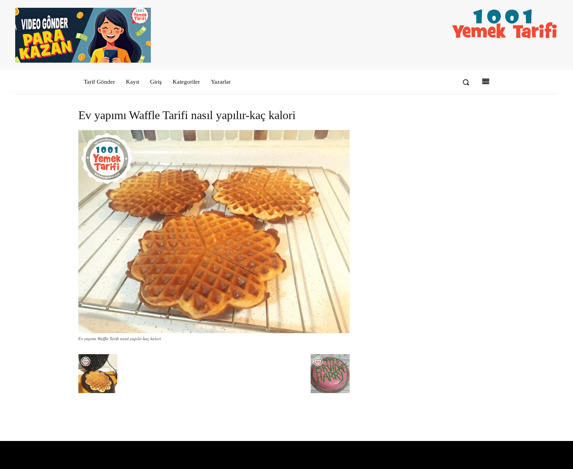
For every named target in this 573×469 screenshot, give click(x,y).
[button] (466, 82)
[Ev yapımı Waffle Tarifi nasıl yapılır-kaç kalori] (214, 331)
